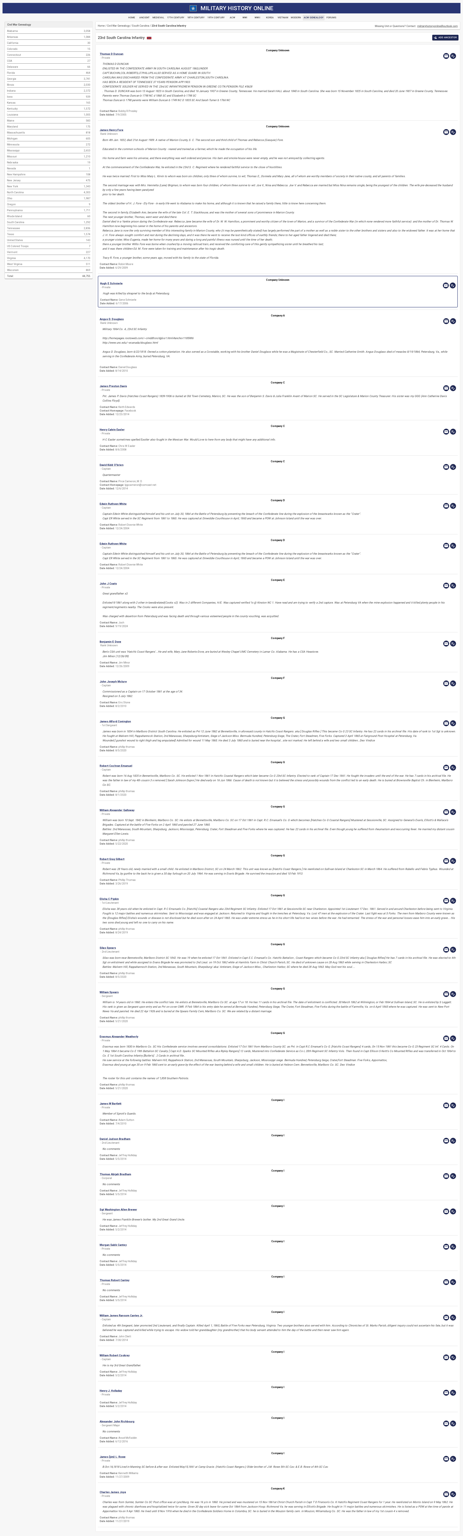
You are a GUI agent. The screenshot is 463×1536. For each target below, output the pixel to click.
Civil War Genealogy (118, 25)
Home (101, 25)
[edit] (453, 56)
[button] (224, 54)
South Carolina (140, 25)
